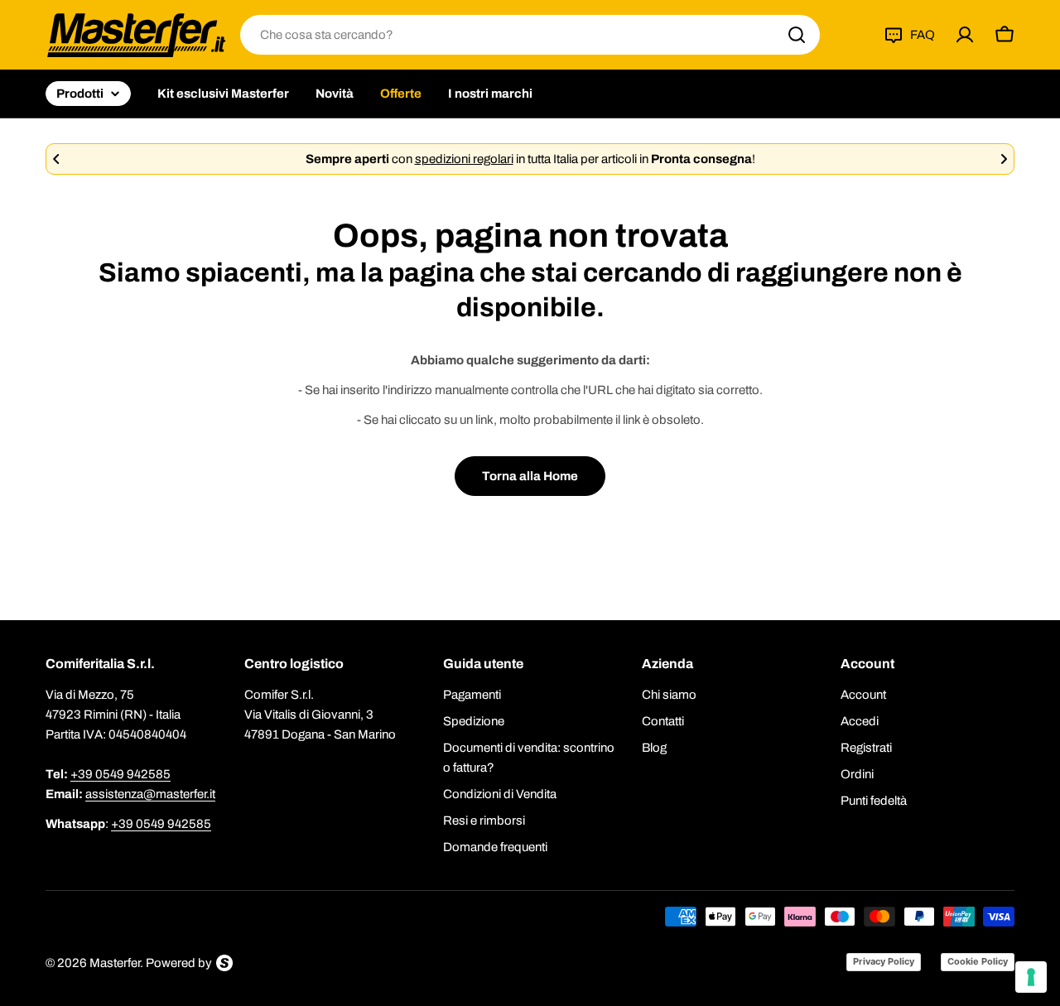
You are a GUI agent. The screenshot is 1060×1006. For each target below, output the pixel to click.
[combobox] (530, 35)
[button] (56, 159)
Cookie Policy (977, 961)
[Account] (965, 35)
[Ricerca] (797, 35)
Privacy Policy (883, 961)
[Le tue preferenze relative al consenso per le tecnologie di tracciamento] (1031, 977)
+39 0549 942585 (120, 774)
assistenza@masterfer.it (150, 794)
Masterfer (114, 963)
